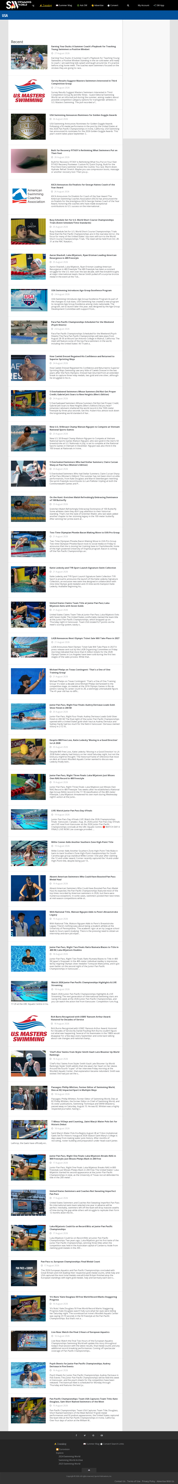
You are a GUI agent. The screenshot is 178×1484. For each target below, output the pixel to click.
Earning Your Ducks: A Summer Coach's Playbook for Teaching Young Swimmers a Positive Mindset (83, 48)
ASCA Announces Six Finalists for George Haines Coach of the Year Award (83, 186)
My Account (143, 5)
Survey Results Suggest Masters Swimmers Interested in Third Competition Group (84, 82)
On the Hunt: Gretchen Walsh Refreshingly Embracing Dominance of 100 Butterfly (84, 499)
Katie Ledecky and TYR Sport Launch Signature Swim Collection (83, 567)
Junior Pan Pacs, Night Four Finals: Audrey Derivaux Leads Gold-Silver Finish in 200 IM (82, 706)
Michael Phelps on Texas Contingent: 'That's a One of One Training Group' (80, 671)
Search (115, 1443)
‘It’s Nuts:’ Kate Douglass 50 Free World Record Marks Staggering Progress (83, 1298)
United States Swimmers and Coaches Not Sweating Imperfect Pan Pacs (83, 1192)
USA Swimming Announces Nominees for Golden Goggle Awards (83, 115)
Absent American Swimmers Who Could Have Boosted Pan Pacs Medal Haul (82, 878)
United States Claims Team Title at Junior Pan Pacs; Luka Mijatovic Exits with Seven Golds (79, 604)
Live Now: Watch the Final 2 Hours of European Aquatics (80, 1332)
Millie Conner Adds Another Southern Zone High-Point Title (82, 842)
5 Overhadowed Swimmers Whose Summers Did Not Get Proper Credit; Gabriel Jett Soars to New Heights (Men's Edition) (83, 393)
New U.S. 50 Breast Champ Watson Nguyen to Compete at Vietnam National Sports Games (85, 428)
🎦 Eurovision (63, 1449)
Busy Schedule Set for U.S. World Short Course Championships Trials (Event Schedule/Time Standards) (82, 221)
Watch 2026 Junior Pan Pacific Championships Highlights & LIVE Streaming (83, 984)
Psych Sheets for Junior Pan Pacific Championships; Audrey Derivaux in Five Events (80, 1365)
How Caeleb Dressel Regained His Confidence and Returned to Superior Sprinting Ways (82, 358)
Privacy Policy (148, 1481)
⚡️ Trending (46, 5)
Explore (59, 1452)
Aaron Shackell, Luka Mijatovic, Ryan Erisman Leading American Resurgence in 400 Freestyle (83, 256)
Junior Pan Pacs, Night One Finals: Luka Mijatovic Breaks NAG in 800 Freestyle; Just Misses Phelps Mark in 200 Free (83, 1157)
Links (121, 1443)
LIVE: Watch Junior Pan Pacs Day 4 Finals (71, 810)
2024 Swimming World (69, 1456)
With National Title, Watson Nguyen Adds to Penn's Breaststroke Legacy (84, 913)
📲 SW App (159, 5)
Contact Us (120, 1481)
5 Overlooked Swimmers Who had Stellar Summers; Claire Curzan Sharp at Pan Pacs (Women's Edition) (84, 463)
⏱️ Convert (112, 5)
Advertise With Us (165, 1481)
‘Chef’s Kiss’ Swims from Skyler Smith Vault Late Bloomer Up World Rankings (84, 1053)
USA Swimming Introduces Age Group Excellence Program (81, 290)
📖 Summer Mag (64, 5)
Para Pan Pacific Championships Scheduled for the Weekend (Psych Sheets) (82, 323)
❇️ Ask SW (82, 5)
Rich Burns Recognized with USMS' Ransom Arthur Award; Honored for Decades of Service (81, 1018)
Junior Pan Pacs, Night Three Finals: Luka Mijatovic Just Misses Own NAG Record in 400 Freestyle (82, 777)
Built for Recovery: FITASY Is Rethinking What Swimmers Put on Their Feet (84, 152)
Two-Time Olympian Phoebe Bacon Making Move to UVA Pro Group (85, 532)
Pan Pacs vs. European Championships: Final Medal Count (70, 1261)
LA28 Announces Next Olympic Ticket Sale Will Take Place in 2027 (85, 638)
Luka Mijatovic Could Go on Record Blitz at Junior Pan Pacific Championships (81, 1228)
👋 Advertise (97, 5)
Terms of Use (133, 1481)
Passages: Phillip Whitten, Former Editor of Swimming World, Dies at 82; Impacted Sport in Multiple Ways (83, 1089)
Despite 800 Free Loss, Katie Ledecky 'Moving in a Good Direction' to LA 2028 (84, 741)
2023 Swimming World (69, 1463)
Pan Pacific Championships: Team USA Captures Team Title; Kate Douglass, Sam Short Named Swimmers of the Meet (84, 1400)
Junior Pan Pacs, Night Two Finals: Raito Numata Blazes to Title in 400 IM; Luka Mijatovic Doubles (84, 948)
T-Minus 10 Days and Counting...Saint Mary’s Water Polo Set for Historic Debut (84, 1123)
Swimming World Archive (71, 1460)
